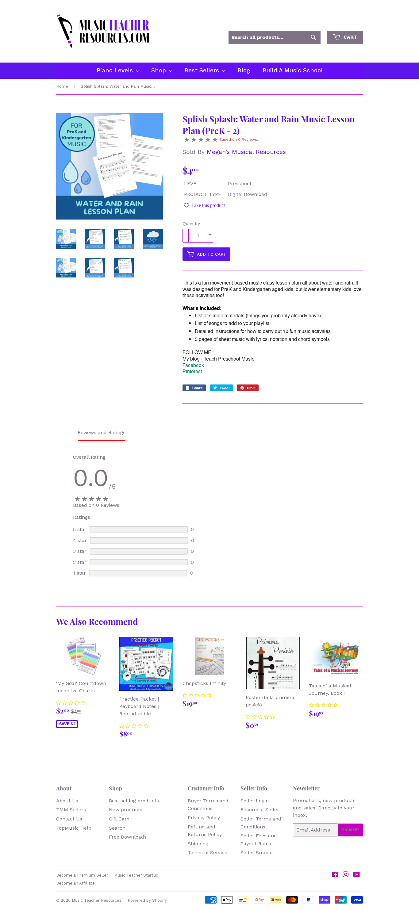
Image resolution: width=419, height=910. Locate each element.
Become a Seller (259, 809)
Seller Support (257, 852)
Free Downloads (128, 837)
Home (62, 86)
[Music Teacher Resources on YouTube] (356, 875)
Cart (349, 37)
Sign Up (350, 829)
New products (125, 809)
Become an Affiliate (75, 883)
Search (117, 828)
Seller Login (254, 801)
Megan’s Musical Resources (246, 151)
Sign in (307, 22)
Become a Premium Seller (82, 875)
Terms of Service (207, 852)
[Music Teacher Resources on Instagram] (346, 875)
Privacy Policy (204, 817)
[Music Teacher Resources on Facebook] (335, 875)
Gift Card (119, 819)
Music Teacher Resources (96, 900)
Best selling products (134, 801)
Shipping (198, 844)
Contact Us (69, 819)
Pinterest (192, 371)
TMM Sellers (71, 809)
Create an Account (344, 22)
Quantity (191, 223)
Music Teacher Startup (136, 875)
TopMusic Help (73, 828)
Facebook (193, 365)
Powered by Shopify (147, 900)
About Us (67, 801)
